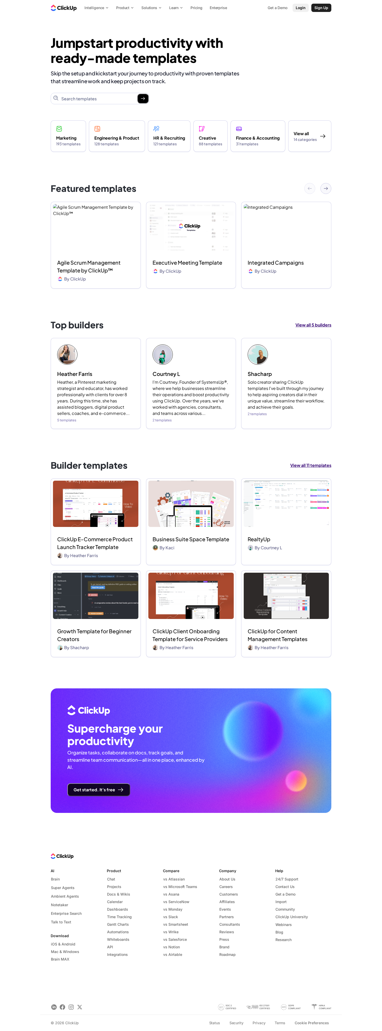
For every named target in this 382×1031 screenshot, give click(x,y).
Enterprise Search (66, 913)
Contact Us (285, 886)
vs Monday (172, 909)
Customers (228, 894)
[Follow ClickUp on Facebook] (62, 1007)
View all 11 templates (310, 465)
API (110, 947)
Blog (279, 932)
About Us (227, 879)
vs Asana (171, 894)
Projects (114, 886)
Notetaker (59, 905)
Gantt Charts (118, 924)
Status (214, 1023)
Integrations (117, 954)
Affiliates (227, 901)
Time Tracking (119, 917)
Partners (226, 917)
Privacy (259, 1023)
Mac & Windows (65, 951)
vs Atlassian (174, 879)
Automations (118, 932)
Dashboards (117, 909)
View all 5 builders (313, 325)
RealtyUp (259, 539)
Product (114, 871)
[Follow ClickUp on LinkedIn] (54, 1007)
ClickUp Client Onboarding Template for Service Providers (190, 635)
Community (285, 909)
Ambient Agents (65, 896)
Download (60, 936)
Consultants (229, 924)
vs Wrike (171, 932)
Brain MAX (60, 959)
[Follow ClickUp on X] (79, 1007)
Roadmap (227, 954)
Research (283, 939)
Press (224, 939)
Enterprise (218, 7)
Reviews (226, 932)
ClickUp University (291, 917)
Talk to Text (61, 922)
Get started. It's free (94, 789)
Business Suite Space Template (191, 539)
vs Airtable (172, 954)
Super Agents (63, 887)
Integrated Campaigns (276, 262)
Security (236, 1023)
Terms (280, 1023)
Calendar (115, 901)
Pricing (196, 7)
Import (281, 901)
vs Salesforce (175, 939)
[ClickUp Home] (64, 8)
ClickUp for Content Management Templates (277, 635)
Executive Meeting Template (187, 262)
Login (301, 7)
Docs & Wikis (118, 894)
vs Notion (171, 947)
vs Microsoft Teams (180, 886)
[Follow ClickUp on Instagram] (71, 1007)
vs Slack (170, 917)
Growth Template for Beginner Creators (94, 635)
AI (52, 871)
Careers (226, 886)
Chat (111, 879)
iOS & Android (63, 944)
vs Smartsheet (175, 924)
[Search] (143, 98)
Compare (171, 871)
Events (225, 909)
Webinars (283, 924)
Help (279, 871)
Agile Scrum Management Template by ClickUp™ (89, 266)
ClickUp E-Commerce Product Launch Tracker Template (95, 543)
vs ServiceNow (176, 901)
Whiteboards (118, 939)
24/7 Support (286, 879)
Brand (224, 947)
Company (227, 871)
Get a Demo (285, 894)
